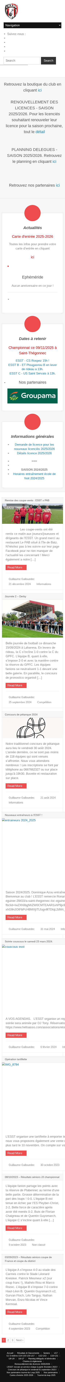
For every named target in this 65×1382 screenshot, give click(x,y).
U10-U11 (54, 1356)
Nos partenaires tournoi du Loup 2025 (23, 1372)
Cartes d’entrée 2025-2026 (21, 1375)
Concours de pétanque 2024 (21, 714)
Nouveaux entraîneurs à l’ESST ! (23, 815)
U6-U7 (21, 1359)
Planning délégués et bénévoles (42, 1359)
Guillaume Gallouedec (22, 579)
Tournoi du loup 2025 (46, 1375)
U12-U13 (42, 1356)
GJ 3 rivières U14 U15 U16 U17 (20, 1356)
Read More (14, 567)
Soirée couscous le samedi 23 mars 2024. (29, 941)
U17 (56, 1353)
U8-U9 (11, 1359)
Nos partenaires (51, 1372)
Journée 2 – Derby (15, 596)
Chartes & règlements (32, 1361)
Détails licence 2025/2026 (34, 453)
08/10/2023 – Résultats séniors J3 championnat (32, 1177)
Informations (43, 584)
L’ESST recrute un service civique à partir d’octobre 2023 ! (32, 1367)
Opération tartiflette (16, 1059)
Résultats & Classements (28, 1353)
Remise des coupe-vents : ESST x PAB (27, 500)
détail (40, 132)
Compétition (44, 702)
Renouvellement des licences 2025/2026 (32, 1364)
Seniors (46, 1353)
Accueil (10, 1353)
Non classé (38, 1244)
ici (40, 90)
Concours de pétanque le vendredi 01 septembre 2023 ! (32, 1369)
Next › (19, 1340)
